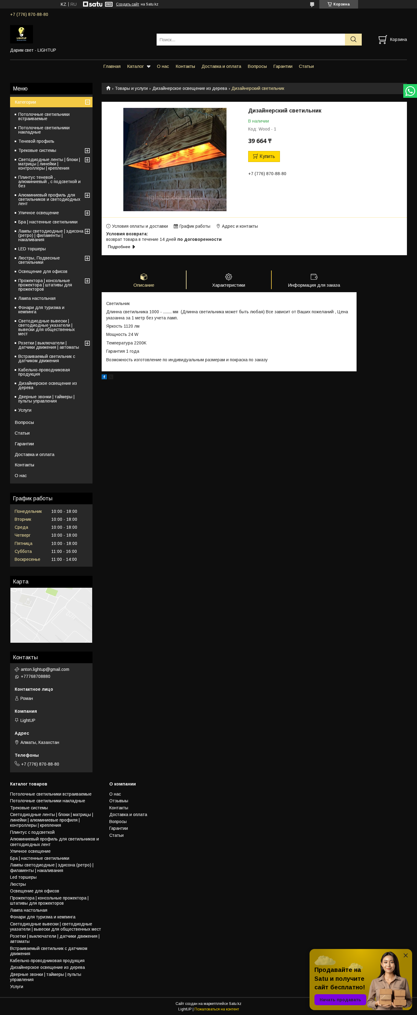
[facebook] (104, 377)
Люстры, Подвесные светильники (39, 260)
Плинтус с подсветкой (32, 832)
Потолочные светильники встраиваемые (44, 116)
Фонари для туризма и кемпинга (41, 309)
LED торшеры (32, 248)
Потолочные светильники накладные (44, 129)
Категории (25, 102)
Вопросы (257, 66)
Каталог (135, 66)
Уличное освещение (38, 212)
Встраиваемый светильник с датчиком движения (46, 358)
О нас (163, 66)
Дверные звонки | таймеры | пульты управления (46, 398)
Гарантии (282, 66)
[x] (110, 377)
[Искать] (353, 40)
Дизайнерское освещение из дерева (189, 88)
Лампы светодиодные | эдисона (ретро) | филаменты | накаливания (50, 235)
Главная (112, 66)
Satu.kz (235, 1004)
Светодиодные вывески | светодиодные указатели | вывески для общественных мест (46, 327)
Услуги (24, 410)
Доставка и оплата (221, 66)
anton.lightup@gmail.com (45, 669)
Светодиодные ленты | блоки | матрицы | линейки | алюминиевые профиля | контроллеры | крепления (51, 820)
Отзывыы (118, 800)
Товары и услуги (131, 88)
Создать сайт (127, 4)
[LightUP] (79, 34)
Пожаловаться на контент (216, 1009)
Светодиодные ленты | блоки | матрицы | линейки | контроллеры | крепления (49, 164)
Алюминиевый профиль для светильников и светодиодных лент (49, 199)
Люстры (18, 884)
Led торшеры (23, 877)
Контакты (185, 66)
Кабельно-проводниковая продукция (44, 372)
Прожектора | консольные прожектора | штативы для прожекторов (45, 285)
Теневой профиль (36, 141)
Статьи (306, 66)
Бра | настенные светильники (48, 221)
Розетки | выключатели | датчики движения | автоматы (48, 345)
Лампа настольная (37, 298)
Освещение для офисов (42, 271)
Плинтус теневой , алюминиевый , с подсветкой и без (49, 181)
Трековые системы (37, 150)
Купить (267, 156)
